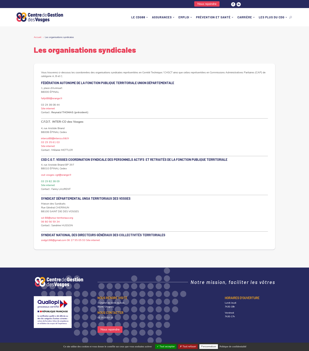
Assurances (162, 17)
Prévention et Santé (213, 17)
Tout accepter (167, 346)
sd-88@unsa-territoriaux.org (57, 218)
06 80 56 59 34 (50, 221)
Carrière (244, 17)
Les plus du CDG (271, 17)
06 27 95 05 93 (76, 240)
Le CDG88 (138, 17)
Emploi (183, 17)
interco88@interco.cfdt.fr (55, 138)
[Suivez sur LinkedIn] (239, 4)
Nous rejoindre (206, 4)
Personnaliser (208, 346)
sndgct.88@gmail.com (53, 240)
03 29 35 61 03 (50, 142)
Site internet (48, 108)
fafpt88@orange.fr (51, 98)
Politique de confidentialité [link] (233, 346)
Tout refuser (189, 346)
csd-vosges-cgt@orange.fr (56, 175)
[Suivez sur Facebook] (233, 4)
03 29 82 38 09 (50, 181)
